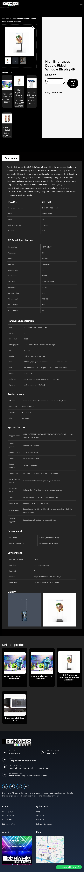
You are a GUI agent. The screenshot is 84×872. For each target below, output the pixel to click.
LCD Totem (12, 18)
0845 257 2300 (53, 753)
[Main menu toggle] (81, 4)
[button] (33, 28)
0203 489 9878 (14, 753)
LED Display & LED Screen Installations (4, 7)
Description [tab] (11, 158)
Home (4, 18)
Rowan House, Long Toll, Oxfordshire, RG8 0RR (28, 775)
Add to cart (73, 83)
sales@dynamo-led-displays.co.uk (22, 761)
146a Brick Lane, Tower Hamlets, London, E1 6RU (29, 768)
